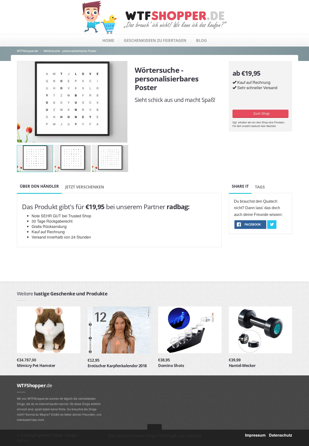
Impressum (255, 435)
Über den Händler (39, 186)
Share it (240, 186)
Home (108, 40)
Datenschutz (280, 435)
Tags (260, 187)
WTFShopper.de (27, 51)
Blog (201, 40)
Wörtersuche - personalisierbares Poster (69, 51)
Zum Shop (260, 113)
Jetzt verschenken (84, 187)
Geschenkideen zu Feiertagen (155, 40)
